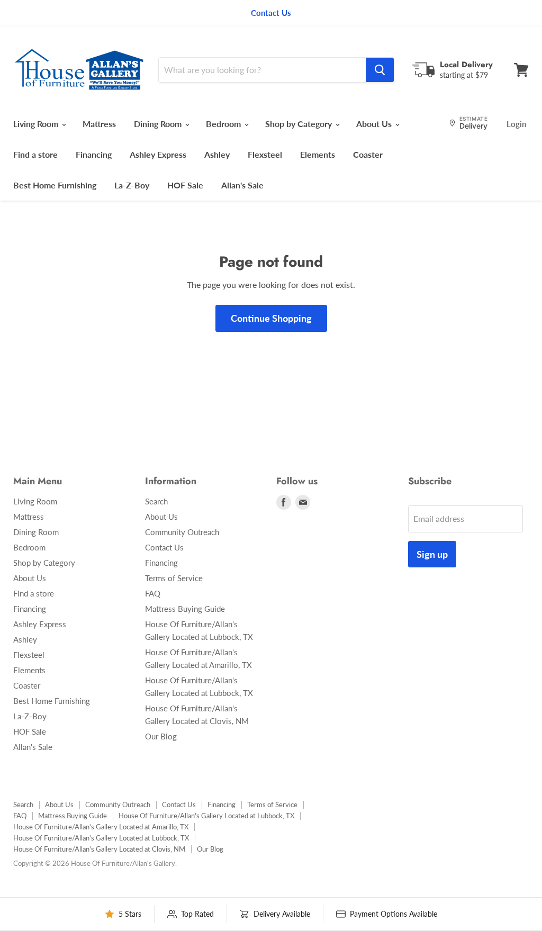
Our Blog (161, 736)
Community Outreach (182, 532)
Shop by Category (299, 124)
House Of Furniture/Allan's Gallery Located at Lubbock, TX (206, 815)
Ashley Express (158, 154)
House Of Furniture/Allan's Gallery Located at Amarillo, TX (100, 826)
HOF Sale (185, 185)
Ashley (217, 154)
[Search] (380, 70)
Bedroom (224, 124)
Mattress (99, 124)
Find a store (35, 154)
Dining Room (159, 124)
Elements (317, 154)
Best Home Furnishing (54, 185)
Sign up (432, 554)
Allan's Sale (242, 185)
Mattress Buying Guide (185, 608)
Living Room (36, 124)
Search (156, 501)
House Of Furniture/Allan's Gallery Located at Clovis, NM (99, 849)
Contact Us (164, 547)
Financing (94, 154)
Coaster (368, 154)
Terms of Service (174, 578)
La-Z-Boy (131, 185)
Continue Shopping (271, 318)
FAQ (152, 593)
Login (516, 124)
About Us (375, 124)
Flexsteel (265, 154)
